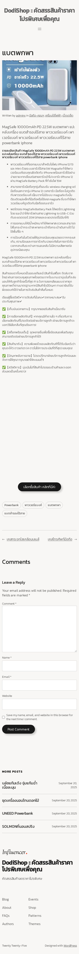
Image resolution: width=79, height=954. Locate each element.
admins (20, 115)
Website (7, 696)
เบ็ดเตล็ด (67, 115)
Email (6, 677)
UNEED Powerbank (18, 813)
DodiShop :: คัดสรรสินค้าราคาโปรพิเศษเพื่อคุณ (39, 14)
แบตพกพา (54, 505)
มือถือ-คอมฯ (36, 115)
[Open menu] (39, 29)
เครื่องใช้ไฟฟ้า (53, 115)
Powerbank (11, 505)
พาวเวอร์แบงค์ (33, 505)
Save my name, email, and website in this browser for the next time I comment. (39, 717)
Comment (9, 603)
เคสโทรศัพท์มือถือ (60, 539)
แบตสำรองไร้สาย (14, 513)
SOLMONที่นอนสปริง (18, 826)
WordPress (70, 945)
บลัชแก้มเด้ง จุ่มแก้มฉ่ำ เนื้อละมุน (19, 785)
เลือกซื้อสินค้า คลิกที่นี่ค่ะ (39, 486)
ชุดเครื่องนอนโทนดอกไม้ (20, 800)
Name (6, 658)
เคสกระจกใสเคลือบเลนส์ (23, 539)
